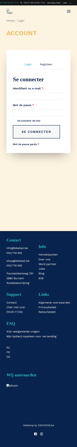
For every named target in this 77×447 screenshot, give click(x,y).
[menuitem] (33, 2)
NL (70, 3)
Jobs (65, 3)
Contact (11, 302)
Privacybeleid (47, 307)
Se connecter (36, 132)
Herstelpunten (54, 3)
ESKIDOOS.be (46, 425)
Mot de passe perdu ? (26, 144)
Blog (41, 273)
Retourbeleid (46, 312)
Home (10, 20)
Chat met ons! (15, 307)
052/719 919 (14, 253)
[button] (69, 11)
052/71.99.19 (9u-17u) (34, 3)
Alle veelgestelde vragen (23, 331)
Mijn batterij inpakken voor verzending (31, 336)
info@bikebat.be (17, 248)
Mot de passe (23, 105)
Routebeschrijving (17, 283)
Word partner (47, 264)
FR (8, 352)
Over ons (44, 259)
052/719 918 (14, 265)
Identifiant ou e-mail (28, 88)
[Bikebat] (9, 11)
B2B (41, 278)
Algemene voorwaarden (54, 302)
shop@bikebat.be (18, 261)
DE (8, 357)
